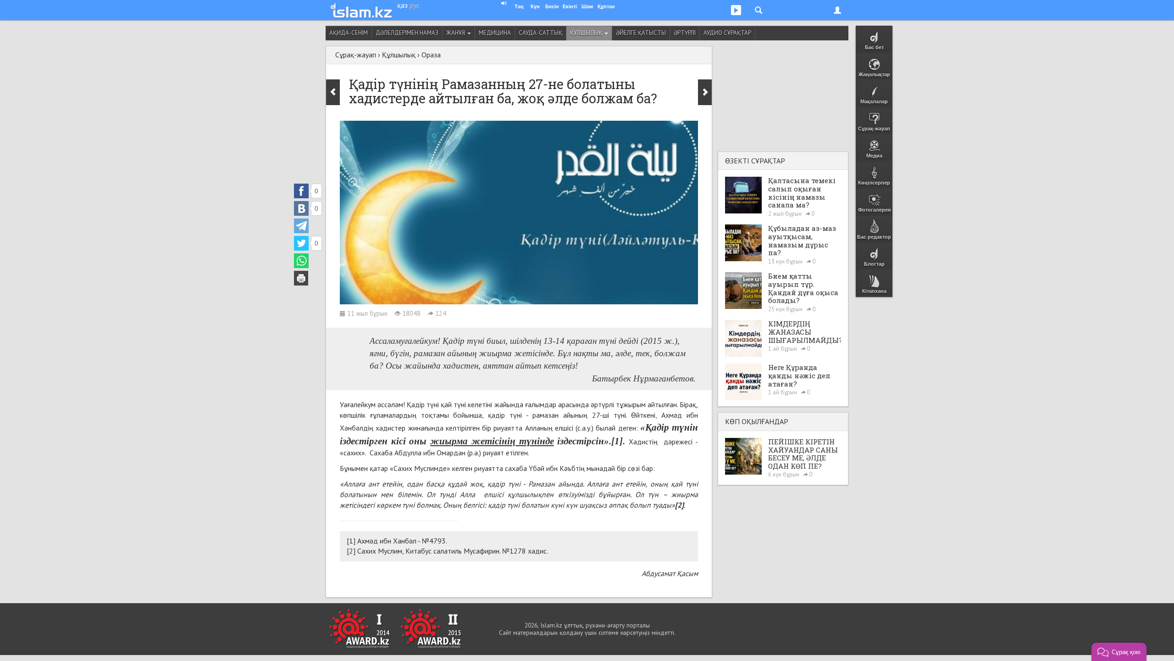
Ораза (431, 54)
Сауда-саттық (540, 33)
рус (415, 5)
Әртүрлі (685, 33)
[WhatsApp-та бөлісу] (301, 260)
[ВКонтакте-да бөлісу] (301, 208)
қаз (402, 5)
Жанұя (456, 33)
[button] (1118, 652)
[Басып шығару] (301, 278)
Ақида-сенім (348, 33)
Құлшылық (587, 33)
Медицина (495, 33)
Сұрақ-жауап (355, 54)
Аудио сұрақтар (727, 33)
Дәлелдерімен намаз (407, 33)
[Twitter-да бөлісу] (301, 243)
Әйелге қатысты (641, 33)
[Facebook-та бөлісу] (301, 191)
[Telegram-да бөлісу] (301, 225)
